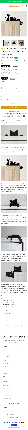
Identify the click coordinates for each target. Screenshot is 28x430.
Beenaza (12, 427)
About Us (5, 369)
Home (4, 360)
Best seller (5, 363)
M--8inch (5, 78)
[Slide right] (26, 43)
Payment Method (7, 398)
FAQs (4, 376)
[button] (1, 5)
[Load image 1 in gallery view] (7, 43)
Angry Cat (5, 72)
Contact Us (5, 373)
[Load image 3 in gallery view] (21, 43)
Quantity (3, 81)
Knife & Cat (13, 72)
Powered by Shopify (16, 427)
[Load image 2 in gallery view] (14, 43)
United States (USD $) (13, 417)
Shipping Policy (6, 388)
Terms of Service (6, 385)
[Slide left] (1, 43)
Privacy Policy (6, 392)
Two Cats (14, 69)
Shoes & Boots (6, 366)
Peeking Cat (15, 66)
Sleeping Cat (6, 69)
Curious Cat (5, 66)
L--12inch (12, 78)
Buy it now (14, 107)
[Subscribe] (23, 346)
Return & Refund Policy (8, 395)
